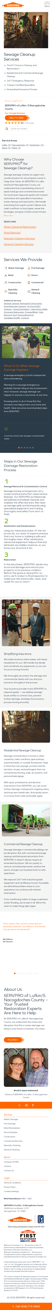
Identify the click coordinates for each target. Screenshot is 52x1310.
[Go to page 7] (31, 973)
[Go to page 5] (30, 447)
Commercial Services (13, 1141)
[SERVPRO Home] (13, 4)
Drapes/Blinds (31, 312)
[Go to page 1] (19, 447)
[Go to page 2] (21, 447)
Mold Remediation (12, 1128)
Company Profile (11, 1162)
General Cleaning (11, 1150)
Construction (9, 1137)
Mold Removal (12, 232)
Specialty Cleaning (12, 1145)
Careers (7, 1166)
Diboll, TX (6, 148)
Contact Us (9, 1170)
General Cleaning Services (19, 244)
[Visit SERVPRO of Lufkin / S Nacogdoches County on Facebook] (33, 1105)
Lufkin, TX (6, 145)
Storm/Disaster (11, 1132)
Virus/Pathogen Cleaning (15, 306)
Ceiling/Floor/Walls (38, 309)
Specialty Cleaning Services (19, 238)
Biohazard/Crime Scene (31, 303)
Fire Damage (10, 1123)
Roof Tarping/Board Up (23, 315)
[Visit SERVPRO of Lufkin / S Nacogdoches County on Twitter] (19, 1105)
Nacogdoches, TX (20, 145)
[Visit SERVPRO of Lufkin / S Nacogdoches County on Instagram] (26, 1105)
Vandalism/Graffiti (12, 318)
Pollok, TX (16, 148)
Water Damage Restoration (20, 226)
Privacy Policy (10, 1187)
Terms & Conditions (12, 1183)
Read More (13, 1040)
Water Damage (11, 1119)
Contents (25, 318)
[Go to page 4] (27, 447)
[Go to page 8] (34, 973)
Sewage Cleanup (11, 303)
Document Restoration (14, 312)
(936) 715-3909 (16, 118)
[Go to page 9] (37, 973)
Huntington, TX (36, 145)
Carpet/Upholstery (21, 309)
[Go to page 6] (33, 447)
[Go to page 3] (24, 447)
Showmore (8, 216)
